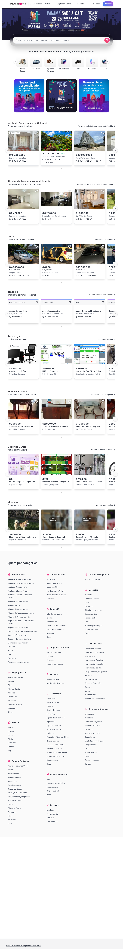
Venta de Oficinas (15, 591)
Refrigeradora (52, 760)
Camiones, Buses (15, 789)
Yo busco (50, 599)
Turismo (88, 764)
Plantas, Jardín (14, 689)
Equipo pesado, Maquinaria (19, 797)
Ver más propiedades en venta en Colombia (95, 126)
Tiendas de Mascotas (93, 610)
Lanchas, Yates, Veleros (56, 591)
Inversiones (89, 714)
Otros (10, 712)
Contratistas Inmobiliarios (95, 652)
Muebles (11, 693)
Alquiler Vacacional (15, 627)
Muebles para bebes (55, 664)
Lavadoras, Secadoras (56, 756)
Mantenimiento (91, 695)
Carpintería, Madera (93, 649)
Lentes (10, 735)
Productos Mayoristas (93, 722)
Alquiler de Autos (15, 777)
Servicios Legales (92, 760)
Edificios (11, 647)
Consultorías (90, 737)
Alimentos (89, 595)
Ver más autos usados (104, 239)
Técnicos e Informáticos (56, 625)
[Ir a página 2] (61, 168)
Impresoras (51, 722)
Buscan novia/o (91, 614)
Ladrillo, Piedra (91, 679)
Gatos (87, 602)
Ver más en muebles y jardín (101, 394)
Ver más (29, 579)
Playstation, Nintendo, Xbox (58, 737)
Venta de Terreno (15, 601)
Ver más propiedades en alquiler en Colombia (94, 184)
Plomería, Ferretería (93, 683)
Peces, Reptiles (91, 618)
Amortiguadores (14, 785)
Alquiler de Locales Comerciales (21, 621)
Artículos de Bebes (15, 677)
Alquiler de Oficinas (16, 617)
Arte (48, 779)
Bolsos (10, 727)
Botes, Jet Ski (52, 587)
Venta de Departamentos (18, 583)
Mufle (10, 804)
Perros (87, 622)
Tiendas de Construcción (95, 699)
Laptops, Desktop (54, 725)
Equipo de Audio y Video (57, 718)
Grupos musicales (54, 791)
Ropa (10, 750)
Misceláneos (90, 656)
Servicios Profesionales (56, 683)
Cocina (11, 681)
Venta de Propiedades (17, 579)
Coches (50, 656)
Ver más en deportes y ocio (102, 450)
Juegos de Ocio (53, 814)
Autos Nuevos (13, 774)
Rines (10, 816)
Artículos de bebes (54, 652)
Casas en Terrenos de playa (19, 639)
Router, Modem (53, 741)
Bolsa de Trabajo (53, 679)
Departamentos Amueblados (19, 631)
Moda (10, 739)
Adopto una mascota (93, 629)
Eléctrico (88, 675)
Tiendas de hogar (15, 704)
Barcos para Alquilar (54, 583)
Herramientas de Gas (93, 668)
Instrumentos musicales (56, 783)
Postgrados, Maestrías (55, 629)
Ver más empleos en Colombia (101, 295)
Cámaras (50, 706)
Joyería (11, 731)
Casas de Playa (14, 635)
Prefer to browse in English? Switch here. (23, 946)
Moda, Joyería (52, 787)
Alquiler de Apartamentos (18, 613)
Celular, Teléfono (53, 710)
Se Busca (12, 820)
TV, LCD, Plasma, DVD (55, 745)
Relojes (11, 747)
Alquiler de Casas (15, 609)
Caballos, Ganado (92, 599)
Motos (10, 770)
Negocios (12, 658)
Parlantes (50, 733)
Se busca (12, 700)
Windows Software (54, 749)
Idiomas (50, 618)
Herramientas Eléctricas (94, 660)
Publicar (108, 4)
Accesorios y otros (54, 729)
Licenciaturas (52, 622)
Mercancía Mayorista (93, 579)
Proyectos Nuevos (15, 662)
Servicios (88, 687)
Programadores (91, 745)
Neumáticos (12, 812)
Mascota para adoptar (94, 625)
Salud (87, 756)
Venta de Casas (14, 587)
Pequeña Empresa (92, 725)
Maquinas (50, 818)
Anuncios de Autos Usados (18, 766)
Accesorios (12, 781)
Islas (10, 654)
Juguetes (50, 660)
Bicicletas (50, 810)
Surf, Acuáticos (52, 822)
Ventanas (11, 708)
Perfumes (12, 743)
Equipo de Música (15, 800)
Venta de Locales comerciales (20, 595)
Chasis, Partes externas (17, 793)
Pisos (10, 685)
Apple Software (53, 702)
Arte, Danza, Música (54, 614)
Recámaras (12, 697)
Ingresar (96, 4)
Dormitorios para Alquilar (18, 643)
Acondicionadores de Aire (57, 752)
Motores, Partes (14, 808)
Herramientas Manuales (94, 664)
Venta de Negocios (92, 733)
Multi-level (89, 718)
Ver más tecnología (105, 339)
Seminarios (51, 633)
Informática (51, 714)
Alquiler (11, 605)
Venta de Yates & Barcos (56, 595)
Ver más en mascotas (104, 505)
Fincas (10, 650)
